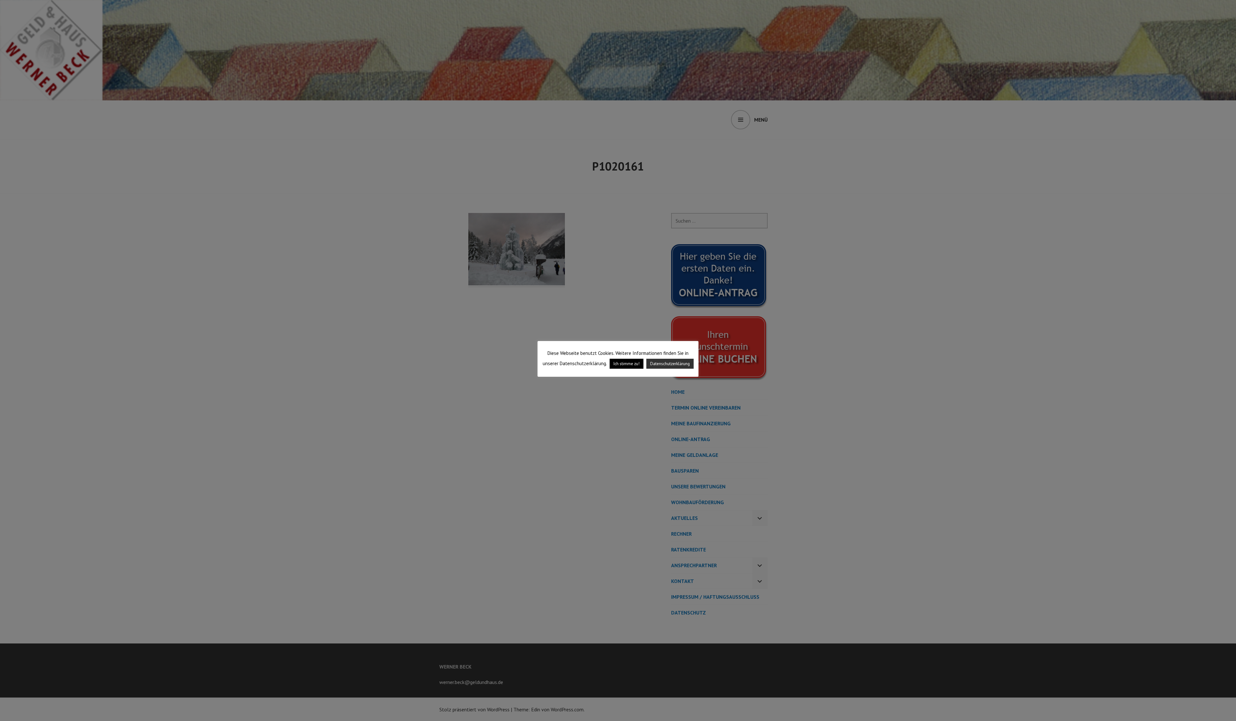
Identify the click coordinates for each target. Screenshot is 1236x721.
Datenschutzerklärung (670, 363)
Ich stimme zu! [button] (626, 363)
